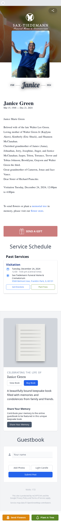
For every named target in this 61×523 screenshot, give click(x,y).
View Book (15, 382)
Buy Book (30, 382)
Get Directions (18, 287)
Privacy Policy (22, 498)
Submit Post (30, 474)
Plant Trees (43, 287)
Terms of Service (38, 498)
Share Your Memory (19, 424)
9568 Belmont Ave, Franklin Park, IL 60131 (32, 281)
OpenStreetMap (33, 503)
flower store (37, 210)
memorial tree (39, 206)
